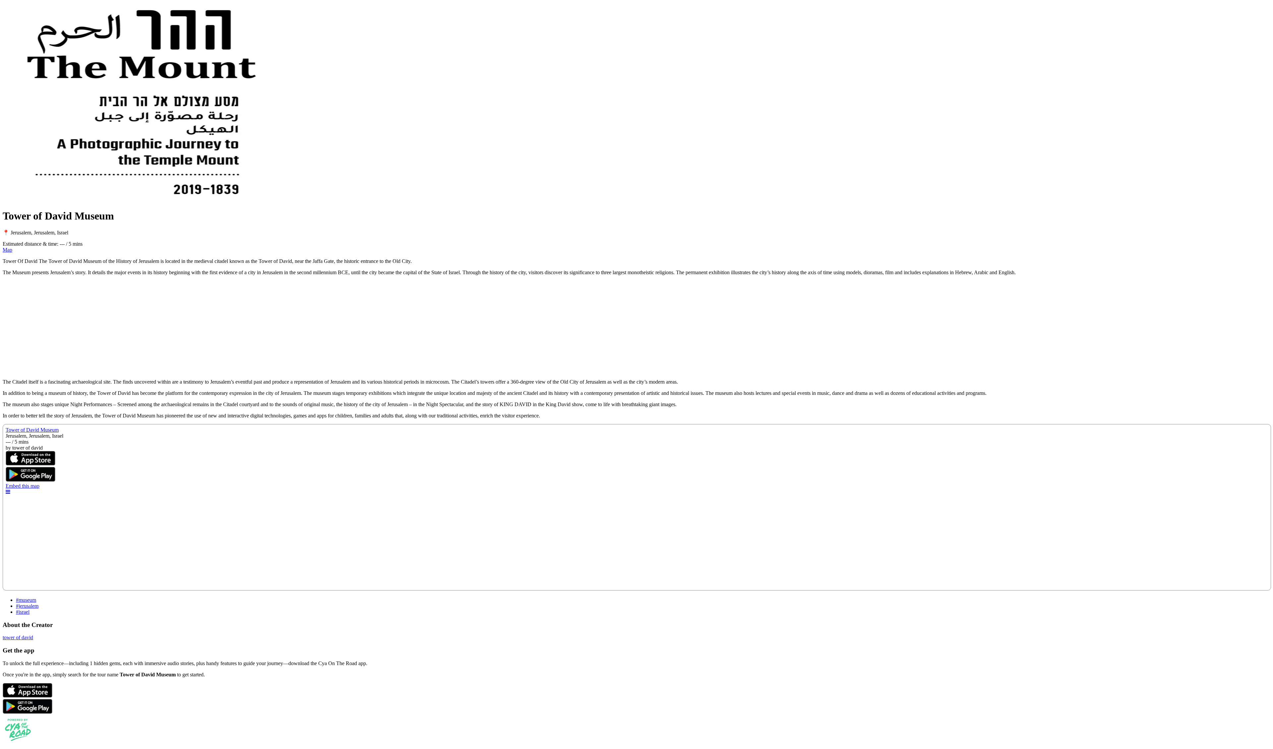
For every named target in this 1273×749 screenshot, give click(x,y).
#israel (23, 612)
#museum (26, 600)
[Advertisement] (201, 327)
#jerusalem (27, 606)
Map (7, 250)
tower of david (18, 637)
